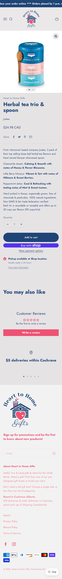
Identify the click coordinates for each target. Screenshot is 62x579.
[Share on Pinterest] (25, 137)
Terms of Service (12, 533)
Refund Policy (10, 527)
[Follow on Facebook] (5, 544)
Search (6, 515)
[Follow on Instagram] (14, 544)
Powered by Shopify (40, 569)
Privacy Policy (10, 521)
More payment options (31, 251)
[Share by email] (30, 137)
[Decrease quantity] (7, 224)
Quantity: (8, 217)
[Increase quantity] (21, 224)
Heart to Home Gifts (14, 98)
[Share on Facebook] (14, 137)
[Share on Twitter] (19, 137)
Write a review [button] (31, 333)
